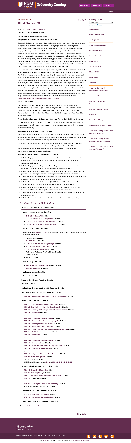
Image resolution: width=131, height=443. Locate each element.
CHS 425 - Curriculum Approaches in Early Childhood (43, 346)
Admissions (93, 61)
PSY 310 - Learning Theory (33, 373)
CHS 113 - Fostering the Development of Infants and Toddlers (45, 310)
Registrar (92, 114)
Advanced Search (95, 25)
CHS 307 (62, 362)
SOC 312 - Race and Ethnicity (36, 249)
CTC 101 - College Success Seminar (36, 394)
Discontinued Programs (97, 120)
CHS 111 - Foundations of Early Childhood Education (42, 307)
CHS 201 (48, 362)
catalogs (45, 440)
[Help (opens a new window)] (85, 20)
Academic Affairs (95, 96)
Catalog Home (94, 29)
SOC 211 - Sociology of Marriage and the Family (41, 384)
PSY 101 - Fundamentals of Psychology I (40, 244)
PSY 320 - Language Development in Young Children (42, 375)
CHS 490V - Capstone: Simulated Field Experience (42, 354)
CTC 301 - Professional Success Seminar (38, 397)
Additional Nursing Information (100, 125)
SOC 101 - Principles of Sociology (38, 246)
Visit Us (108, 5)
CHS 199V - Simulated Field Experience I (38, 318)
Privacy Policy (38, 435)
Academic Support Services (99, 109)
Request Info (84, 5)
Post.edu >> (111, 11)
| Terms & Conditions (51, 435)
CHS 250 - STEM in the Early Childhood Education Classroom (46, 329)
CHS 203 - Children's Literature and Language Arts (42, 321)
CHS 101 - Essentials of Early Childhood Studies (41, 304)
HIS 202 (44, 232)
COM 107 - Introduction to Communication (41, 221)
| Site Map (61, 435)
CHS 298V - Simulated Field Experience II (38, 340)
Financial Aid (94, 72)
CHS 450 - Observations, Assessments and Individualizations (45, 296)
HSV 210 (27, 378)
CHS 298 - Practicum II (32, 335)
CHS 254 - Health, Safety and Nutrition (37, 332)
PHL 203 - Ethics (32, 241)
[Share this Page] (81, 20)
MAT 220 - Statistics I (33, 268)
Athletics (92, 83)
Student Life (93, 77)
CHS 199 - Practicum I (32, 312)
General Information (96, 34)
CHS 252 (55, 362)
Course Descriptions (96, 56)
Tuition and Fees (95, 66)
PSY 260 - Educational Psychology (36, 370)
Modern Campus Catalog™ (82, 440)
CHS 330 (69, 362)
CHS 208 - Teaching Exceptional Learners (38, 324)
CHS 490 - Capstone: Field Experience (37, 348)
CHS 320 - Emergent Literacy (34, 343)
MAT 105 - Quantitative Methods (37, 265)
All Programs (94, 40)
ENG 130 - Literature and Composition (39, 219)
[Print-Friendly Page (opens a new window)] (83, 20)
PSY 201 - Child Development (34, 357)
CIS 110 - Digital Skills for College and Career (42, 224)
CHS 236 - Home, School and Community (38, 326)
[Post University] (41, 5)
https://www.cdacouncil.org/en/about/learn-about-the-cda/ (38, 98)
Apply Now (96, 5)
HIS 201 (37, 232)
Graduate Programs (96, 50)
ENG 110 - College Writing (35, 216)
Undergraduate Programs (36, 29)
